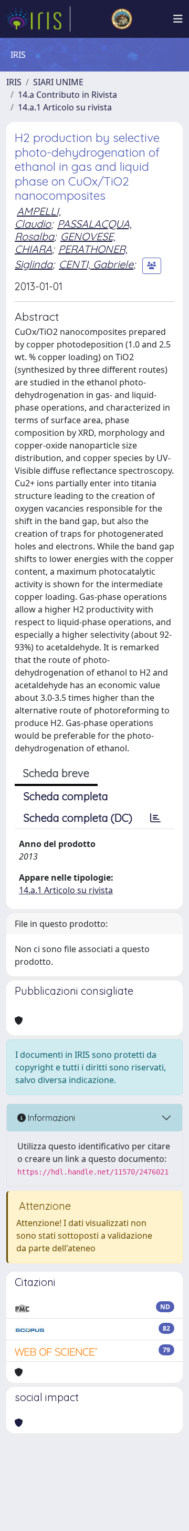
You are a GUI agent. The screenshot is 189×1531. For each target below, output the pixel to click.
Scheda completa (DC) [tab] (78, 817)
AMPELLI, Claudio (38, 217)
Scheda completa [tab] (66, 796)
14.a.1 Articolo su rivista (65, 107)
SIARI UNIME (58, 82)
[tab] (155, 818)
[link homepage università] (122, 19)
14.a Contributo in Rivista (67, 94)
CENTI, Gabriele (96, 264)
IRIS (14, 82)
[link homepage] (38, 19)
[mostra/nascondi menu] (178, 19)
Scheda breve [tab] (56, 773)
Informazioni (50, 1117)
